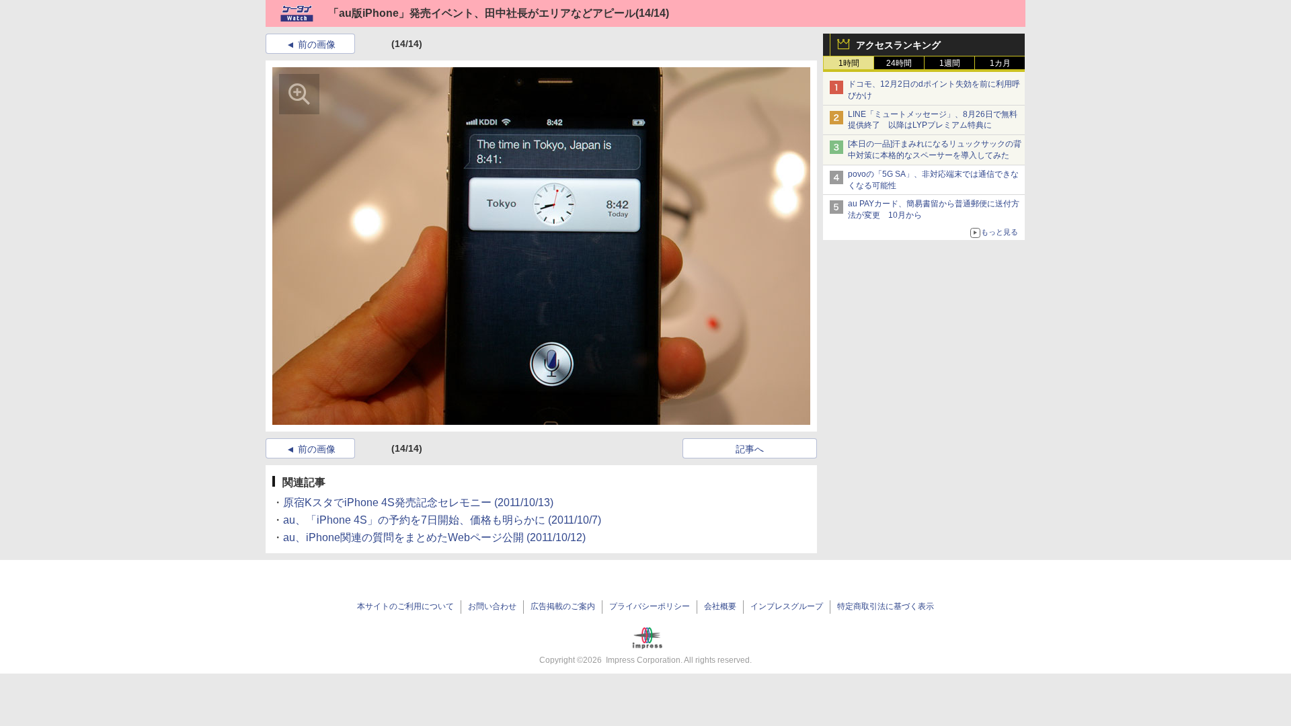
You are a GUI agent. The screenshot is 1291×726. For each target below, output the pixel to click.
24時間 (899, 63)
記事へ (750, 449)
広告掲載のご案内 (563, 606)
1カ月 (1000, 63)
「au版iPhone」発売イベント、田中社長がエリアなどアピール (481, 13)
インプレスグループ (786, 606)
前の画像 (317, 44)
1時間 (848, 63)
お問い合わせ (492, 606)
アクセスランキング (898, 45)
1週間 (949, 63)
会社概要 (720, 606)
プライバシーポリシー (649, 606)
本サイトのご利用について (405, 606)
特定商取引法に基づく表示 (885, 606)
